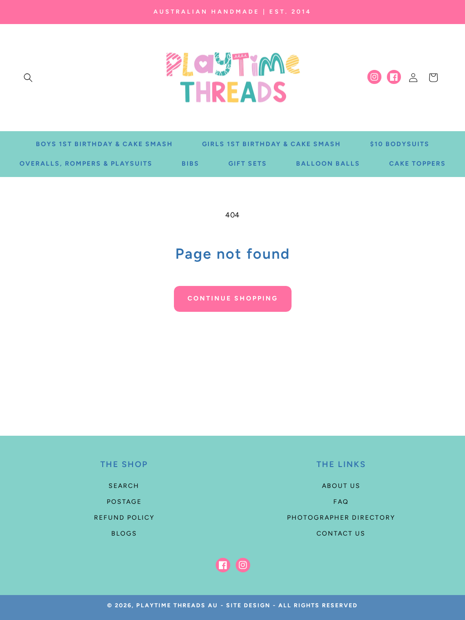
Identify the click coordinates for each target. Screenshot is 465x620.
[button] (28, 78)
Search (124, 486)
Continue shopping (233, 298)
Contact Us (341, 533)
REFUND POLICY (124, 518)
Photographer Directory (341, 518)
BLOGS (124, 533)
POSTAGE (124, 502)
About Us (341, 486)
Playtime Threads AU (177, 605)
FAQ (341, 502)
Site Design (248, 605)
